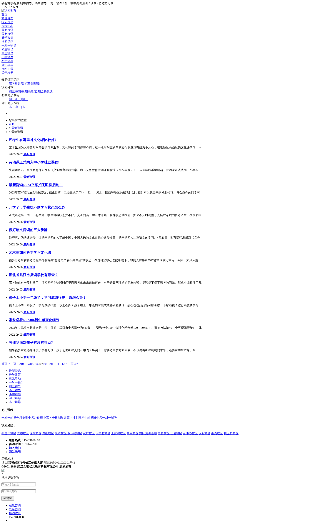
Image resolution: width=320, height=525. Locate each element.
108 (45, 363)
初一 (12, 99)
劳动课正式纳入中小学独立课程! (34, 162)
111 (58, 363)
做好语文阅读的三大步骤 (28, 230)
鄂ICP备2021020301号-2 (59, 462)
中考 (24, 91)
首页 (4, 14)
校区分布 (7, 18)
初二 (18, 99)
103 (23, 363)
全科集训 (47, 91)
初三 (25, 99)
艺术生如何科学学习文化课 (30, 252)
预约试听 (15, 513)
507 (76, 363)
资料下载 (7, 68)
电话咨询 (15, 509)
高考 (31, 91)
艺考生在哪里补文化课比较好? (32, 140)
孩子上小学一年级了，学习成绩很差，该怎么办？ (47, 297)
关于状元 (7, 72)
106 (36, 363)
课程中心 (7, 26)
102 (18, 363)
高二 (18, 107)
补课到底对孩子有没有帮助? (31, 342)
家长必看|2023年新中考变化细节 (34, 320)
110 (54, 363)
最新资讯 (8, 30)
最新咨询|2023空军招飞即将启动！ (36, 185)
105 (32, 363)
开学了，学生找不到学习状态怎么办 (37, 207)
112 (62, 363)
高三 (25, 107)
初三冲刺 (15, 91)
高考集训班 (16, 83)
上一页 (11, 363)
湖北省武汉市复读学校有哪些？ (33, 275)
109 (49, 363)
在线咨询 (15, 505)
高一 (12, 107)
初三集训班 (32, 83)
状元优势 (7, 22)
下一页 (69, 363)
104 (27, 363)
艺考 (37, 91)
